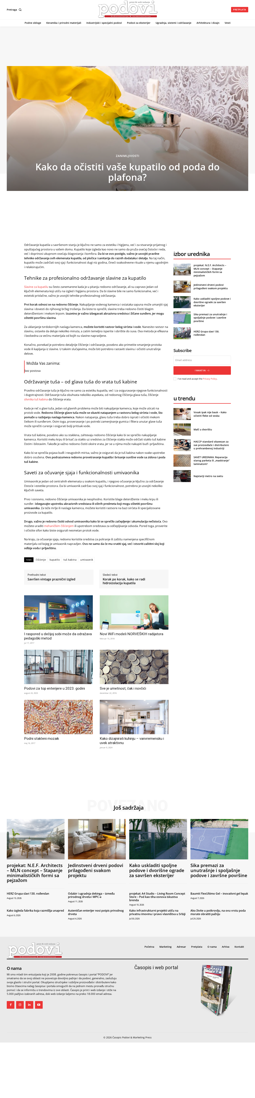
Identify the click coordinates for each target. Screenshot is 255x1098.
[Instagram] (20, 1005)
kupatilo (55, 559)
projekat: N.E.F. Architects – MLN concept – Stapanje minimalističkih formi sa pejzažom (210, 270)
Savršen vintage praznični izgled (51, 579)
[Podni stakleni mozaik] (58, 717)
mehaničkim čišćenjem (59, 526)
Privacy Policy (210, 378)
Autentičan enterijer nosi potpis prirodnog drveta (96, 912)
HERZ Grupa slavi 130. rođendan (28, 893)
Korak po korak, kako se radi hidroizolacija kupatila (124, 581)
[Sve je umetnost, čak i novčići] (134, 667)
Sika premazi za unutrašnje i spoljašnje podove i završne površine (210, 318)
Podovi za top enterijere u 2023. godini (54, 688)
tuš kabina (69, 559)
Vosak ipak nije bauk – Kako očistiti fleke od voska (210, 414)
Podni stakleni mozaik (41, 738)
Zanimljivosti (127, 155)
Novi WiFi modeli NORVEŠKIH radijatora (131, 634)
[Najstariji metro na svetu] (182, 476)
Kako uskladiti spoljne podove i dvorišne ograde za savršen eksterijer (212, 302)
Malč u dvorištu (203, 429)
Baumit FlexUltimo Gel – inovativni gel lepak (219, 893)
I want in (200, 370)
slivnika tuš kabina (36, 399)
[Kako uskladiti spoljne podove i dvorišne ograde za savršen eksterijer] (182, 302)
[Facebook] (10, 1005)
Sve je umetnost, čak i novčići (123, 688)
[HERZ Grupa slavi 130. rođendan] (182, 333)
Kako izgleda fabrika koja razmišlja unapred (35, 910)
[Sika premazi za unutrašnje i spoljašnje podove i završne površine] (182, 318)
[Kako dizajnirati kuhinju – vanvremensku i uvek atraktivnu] (134, 717)
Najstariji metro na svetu (208, 476)
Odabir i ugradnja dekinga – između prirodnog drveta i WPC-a (91, 895)
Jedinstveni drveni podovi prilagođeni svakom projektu (211, 286)
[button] (15, 9)
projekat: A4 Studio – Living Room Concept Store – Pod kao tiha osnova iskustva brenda (157, 897)
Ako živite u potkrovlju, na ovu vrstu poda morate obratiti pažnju (218, 912)
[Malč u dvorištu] (182, 429)
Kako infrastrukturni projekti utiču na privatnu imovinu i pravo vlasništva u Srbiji (157, 912)
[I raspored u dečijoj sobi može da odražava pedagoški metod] (58, 612)
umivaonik (86, 559)
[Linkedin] (29, 1005)
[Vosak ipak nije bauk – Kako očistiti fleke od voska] (182, 414)
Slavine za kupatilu (36, 287)
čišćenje (41, 559)
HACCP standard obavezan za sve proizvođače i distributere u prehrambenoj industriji (211, 445)
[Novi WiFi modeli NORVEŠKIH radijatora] (134, 612)
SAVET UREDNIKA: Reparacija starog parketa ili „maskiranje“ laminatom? (212, 461)
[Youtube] (39, 1005)
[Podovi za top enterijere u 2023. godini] (58, 667)
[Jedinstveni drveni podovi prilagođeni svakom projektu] (182, 287)
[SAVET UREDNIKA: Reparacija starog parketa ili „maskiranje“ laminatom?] (182, 460)
